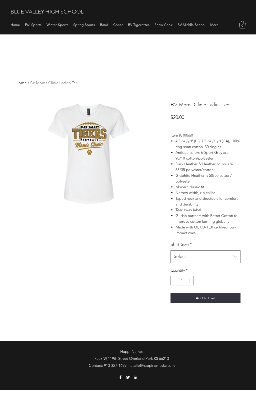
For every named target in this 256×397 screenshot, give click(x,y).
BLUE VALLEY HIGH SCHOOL (47, 11)
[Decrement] (174, 280)
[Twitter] (128, 377)
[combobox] (205, 256)
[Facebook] (120, 377)
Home (21, 82)
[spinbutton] (182, 280)
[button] (242, 24)
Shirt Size (181, 244)
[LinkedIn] (135, 377)
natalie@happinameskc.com (151, 365)
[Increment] (189, 280)
